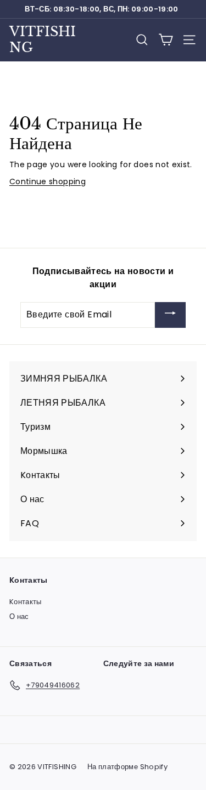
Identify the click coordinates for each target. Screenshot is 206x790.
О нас (19, 616)
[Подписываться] (170, 315)
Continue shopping (47, 181)
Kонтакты (25, 601)
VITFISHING (42, 39)
